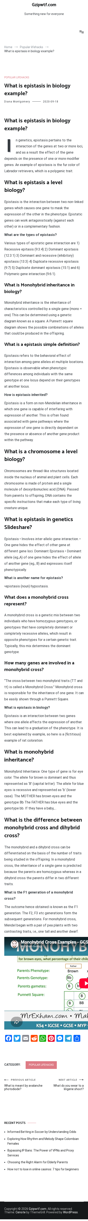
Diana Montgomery (17, 101)
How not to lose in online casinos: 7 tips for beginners (43, 1169)
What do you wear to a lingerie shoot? (68, 1085)
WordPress (70, 1212)
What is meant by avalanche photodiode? (23, 1085)
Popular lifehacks (16, 77)
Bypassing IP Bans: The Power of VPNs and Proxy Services (40, 1153)
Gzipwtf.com (44, 5)
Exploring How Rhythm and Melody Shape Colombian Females (43, 1141)
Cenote (21, 1212)
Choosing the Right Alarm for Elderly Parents (37, 1162)
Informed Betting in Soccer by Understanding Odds (41, 1132)
